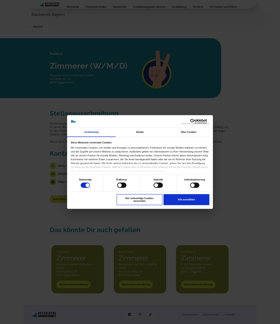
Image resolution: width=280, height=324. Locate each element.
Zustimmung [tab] (91, 132)
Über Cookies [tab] (188, 132)
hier (161, 171)
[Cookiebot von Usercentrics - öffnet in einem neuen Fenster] (195, 121)
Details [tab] (140, 132)
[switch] (121, 185)
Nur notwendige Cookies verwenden (139, 199)
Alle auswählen (186, 199)
